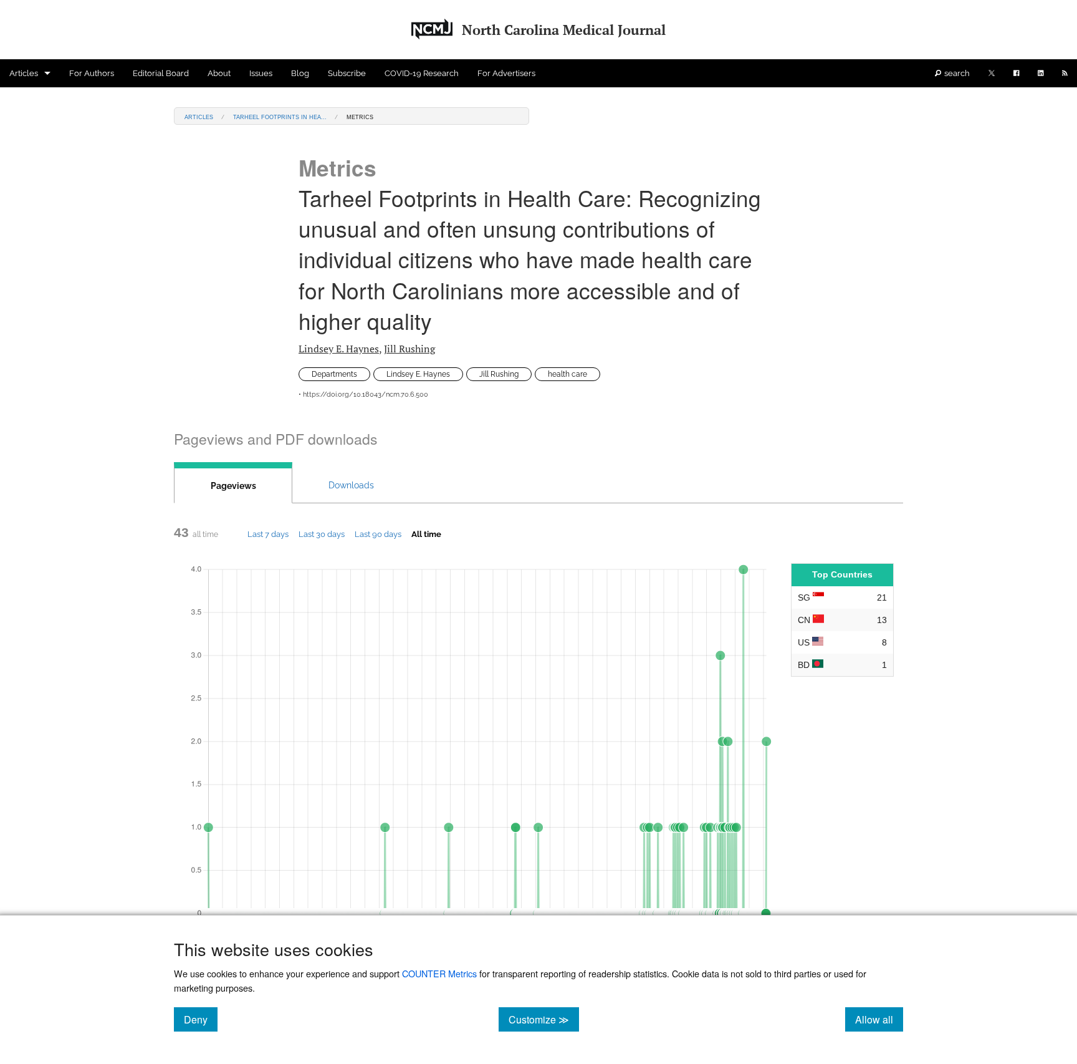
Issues (260, 73)
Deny (201, 1019)
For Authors (91, 73)
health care (567, 374)
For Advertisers (506, 73)
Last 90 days (378, 534)
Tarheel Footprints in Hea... (280, 116)
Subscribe (347, 73)
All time (426, 534)
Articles (23, 73)
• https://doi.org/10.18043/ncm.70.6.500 (363, 394)
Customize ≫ (544, 1019)
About (219, 73)
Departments (334, 374)
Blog (300, 73)
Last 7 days (268, 534)
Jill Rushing (409, 348)
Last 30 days (322, 534)
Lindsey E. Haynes (339, 348)
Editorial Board (161, 73)
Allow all (879, 1019)
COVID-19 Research (422, 73)
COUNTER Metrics (439, 973)
